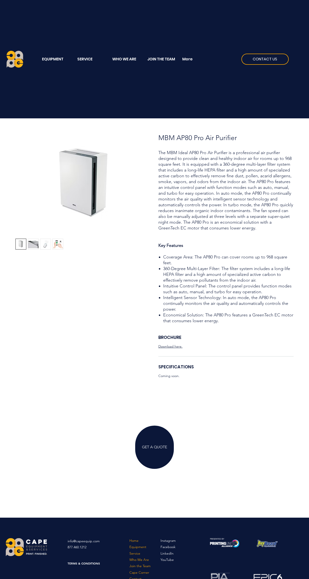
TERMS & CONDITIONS (84, 563)
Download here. (170, 346)
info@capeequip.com (84, 541)
